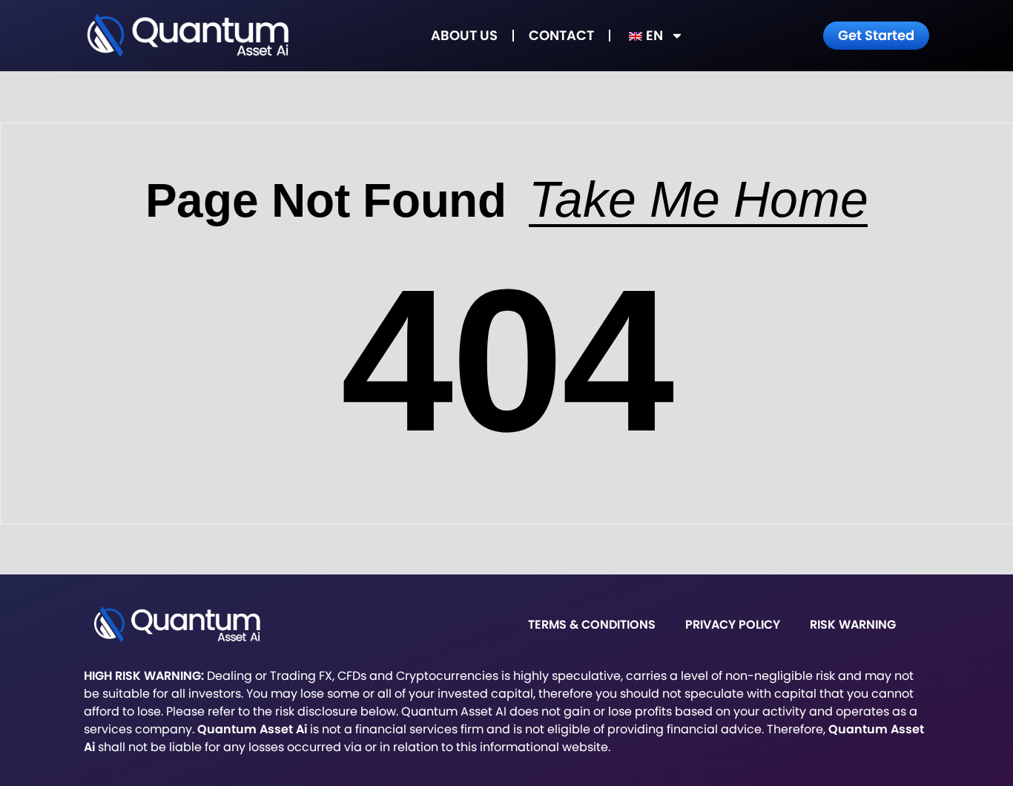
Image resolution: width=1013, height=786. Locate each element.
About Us (464, 35)
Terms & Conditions (592, 624)
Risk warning (853, 624)
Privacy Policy (732, 624)
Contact (561, 35)
